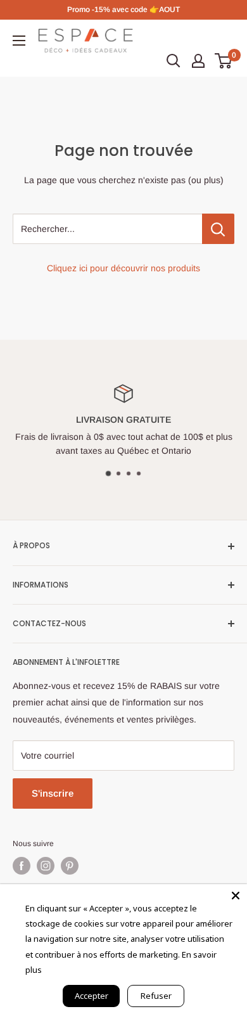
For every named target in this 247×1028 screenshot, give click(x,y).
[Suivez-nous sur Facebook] (21, 866)
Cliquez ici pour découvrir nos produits (123, 268)
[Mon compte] (198, 61)
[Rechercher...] (218, 229)
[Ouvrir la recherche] (173, 61)
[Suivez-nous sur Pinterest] (70, 866)
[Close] (235, 895)
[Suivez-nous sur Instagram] (45, 866)
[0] (224, 60)
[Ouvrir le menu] (19, 40)
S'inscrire (52, 793)
